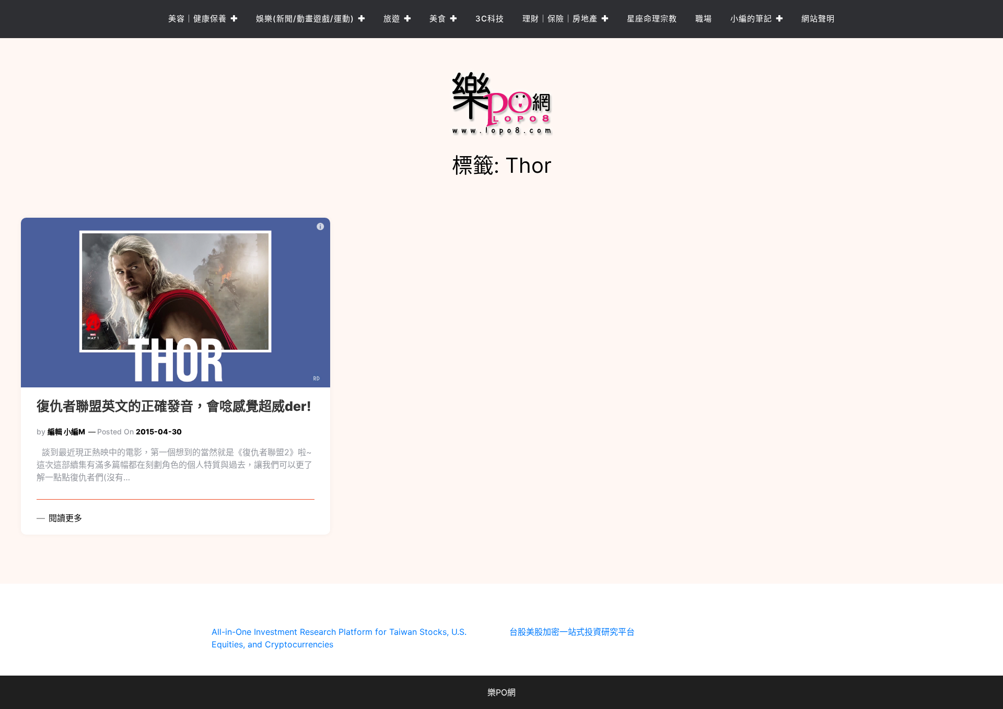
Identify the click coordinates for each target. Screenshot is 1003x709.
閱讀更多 (64, 518)
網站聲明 (818, 18)
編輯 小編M (66, 431)
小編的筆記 (751, 18)
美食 (437, 18)
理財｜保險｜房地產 (560, 18)
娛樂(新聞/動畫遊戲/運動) (305, 18)
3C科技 (489, 18)
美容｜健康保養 (197, 18)
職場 (703, 18)
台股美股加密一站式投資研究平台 (572, 632)
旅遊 (391, 18)
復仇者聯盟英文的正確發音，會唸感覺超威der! (174, 406)
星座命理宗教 (652, 18)
